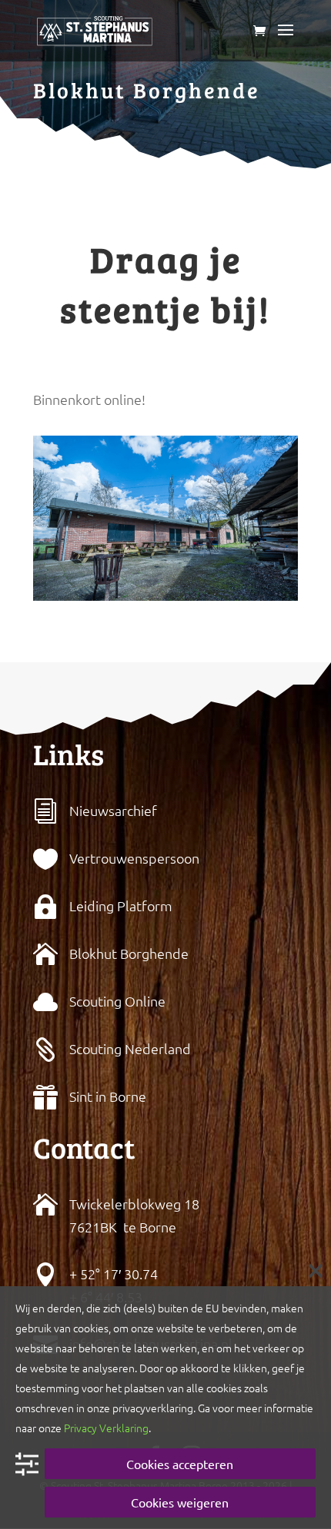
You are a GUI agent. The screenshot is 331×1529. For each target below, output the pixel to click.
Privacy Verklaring (106, 1427)
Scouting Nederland (130, 1048)
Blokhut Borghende (129, 953)
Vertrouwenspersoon (134, 858)
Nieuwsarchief (113, 810)
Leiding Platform (120, 905)
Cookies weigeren (180, 1502)
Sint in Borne (107, 1096)
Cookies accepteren (179, 1463)
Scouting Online (117, 1001)
